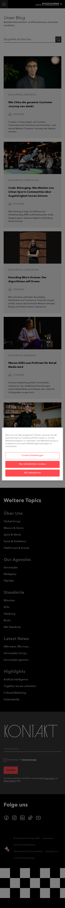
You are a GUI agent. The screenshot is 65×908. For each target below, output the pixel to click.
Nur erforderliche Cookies (32, 464)
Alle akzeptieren (32, 473)
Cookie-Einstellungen (32, 456)
